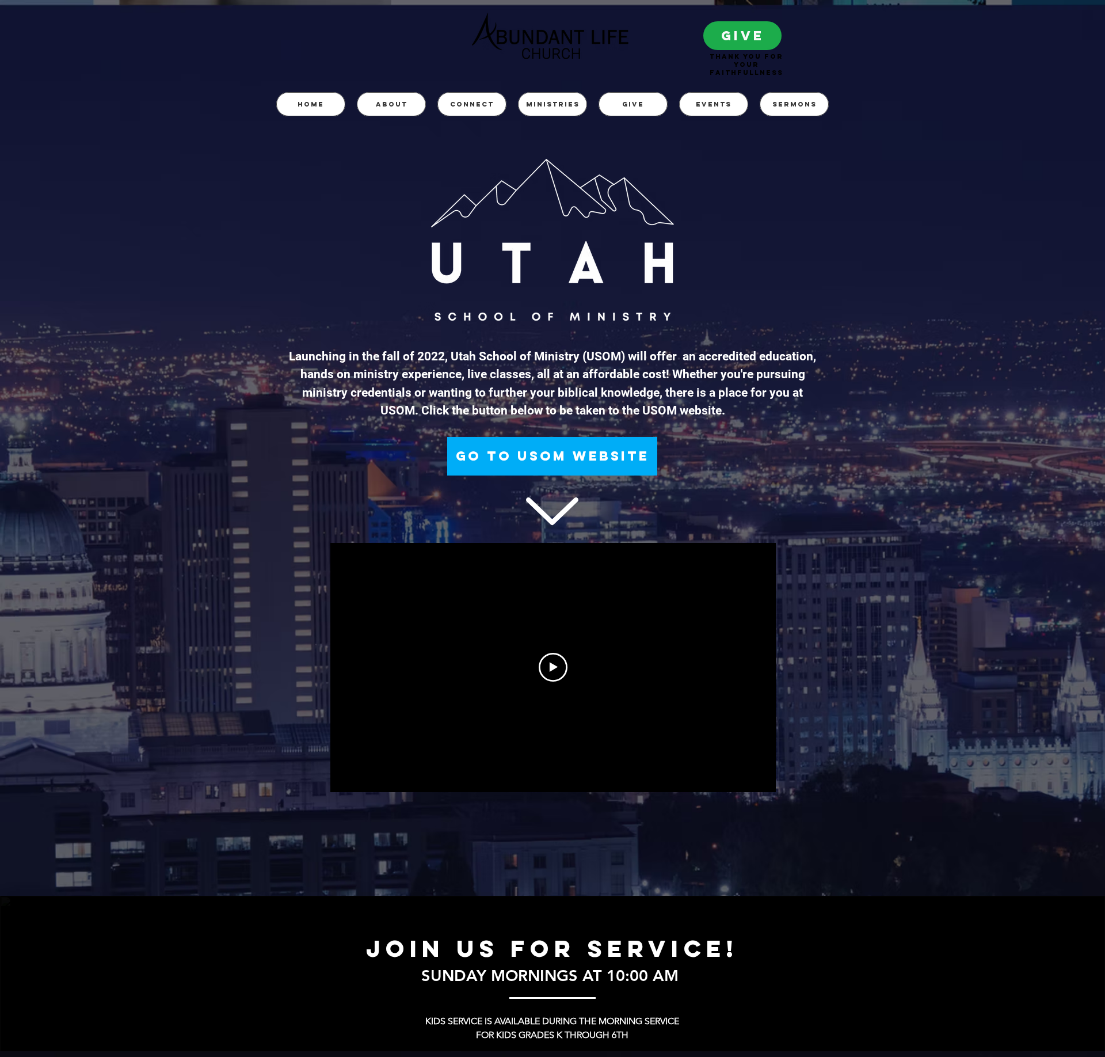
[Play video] (553, 667)
